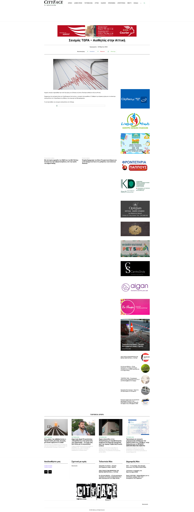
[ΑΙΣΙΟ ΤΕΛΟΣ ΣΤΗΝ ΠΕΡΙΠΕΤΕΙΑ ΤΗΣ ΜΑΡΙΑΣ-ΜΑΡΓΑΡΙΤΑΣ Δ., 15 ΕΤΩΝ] (145, 357)
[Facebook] (46, 472)
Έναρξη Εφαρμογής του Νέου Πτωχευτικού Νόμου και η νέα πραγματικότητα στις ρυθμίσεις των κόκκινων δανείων (99, 161)
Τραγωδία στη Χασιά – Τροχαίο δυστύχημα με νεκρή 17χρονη (133, 345)
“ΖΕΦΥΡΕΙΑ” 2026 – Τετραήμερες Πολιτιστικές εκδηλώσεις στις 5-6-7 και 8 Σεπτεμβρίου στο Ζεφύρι (130, 379)
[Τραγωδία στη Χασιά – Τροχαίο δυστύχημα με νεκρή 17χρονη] (135, 335)
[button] (144, 3)
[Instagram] (50, 472)
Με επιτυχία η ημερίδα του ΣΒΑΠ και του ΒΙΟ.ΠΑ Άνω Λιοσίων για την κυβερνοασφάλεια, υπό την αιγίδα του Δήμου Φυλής (61, 161)
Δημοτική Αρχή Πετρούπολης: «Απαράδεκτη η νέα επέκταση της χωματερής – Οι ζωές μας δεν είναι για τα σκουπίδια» (82, 441)
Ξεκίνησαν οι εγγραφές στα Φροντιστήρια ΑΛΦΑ (134, 471)
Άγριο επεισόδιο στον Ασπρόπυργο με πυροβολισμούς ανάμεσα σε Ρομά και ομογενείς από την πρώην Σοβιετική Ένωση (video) (110, 442)
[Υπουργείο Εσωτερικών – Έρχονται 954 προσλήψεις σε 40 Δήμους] (145, 390)
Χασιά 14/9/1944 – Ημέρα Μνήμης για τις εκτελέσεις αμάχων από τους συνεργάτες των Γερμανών (137, 477)
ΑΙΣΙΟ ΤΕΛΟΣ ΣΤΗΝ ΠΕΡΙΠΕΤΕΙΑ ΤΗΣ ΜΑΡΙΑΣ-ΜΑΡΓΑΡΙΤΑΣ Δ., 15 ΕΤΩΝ (129, 357)
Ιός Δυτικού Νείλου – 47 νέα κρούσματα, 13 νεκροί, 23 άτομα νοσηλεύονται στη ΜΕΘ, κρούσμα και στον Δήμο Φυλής (130, 368)
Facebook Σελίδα (48, 465)
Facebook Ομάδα (48, 467)
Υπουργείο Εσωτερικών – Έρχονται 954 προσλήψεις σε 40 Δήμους (130, 390)
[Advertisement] (97, 12)
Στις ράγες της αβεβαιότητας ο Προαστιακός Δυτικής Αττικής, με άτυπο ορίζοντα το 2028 (55, 440)
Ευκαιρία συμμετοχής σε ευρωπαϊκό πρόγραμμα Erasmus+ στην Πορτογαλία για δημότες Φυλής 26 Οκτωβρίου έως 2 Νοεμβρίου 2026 (130, 401)
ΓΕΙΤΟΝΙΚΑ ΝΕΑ (97, 37)
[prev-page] (144, 321)
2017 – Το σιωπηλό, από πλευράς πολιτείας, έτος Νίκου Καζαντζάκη (136, 466)
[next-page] (147, 321)
